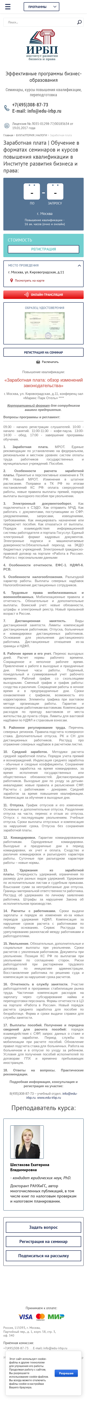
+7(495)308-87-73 (30, 105)
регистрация (43, 249)
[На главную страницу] (42, 46)
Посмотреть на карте (29, 280)
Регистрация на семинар (43, 1241)
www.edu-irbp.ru (49, 1097)
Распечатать (50, 362)
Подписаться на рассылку (43, 1256)
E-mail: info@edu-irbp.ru (36, 111)
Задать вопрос (43, 1227)
